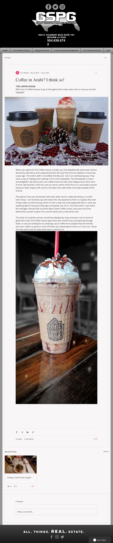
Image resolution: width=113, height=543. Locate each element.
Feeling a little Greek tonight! (19, 477)
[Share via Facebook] (17, 432)
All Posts (8, 58)
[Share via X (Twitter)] (22, 432)
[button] (106, 57)
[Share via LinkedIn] (27, 432)
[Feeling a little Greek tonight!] (21, 464)
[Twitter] (55, 7)
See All (105, 451)
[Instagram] (62, 7)
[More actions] (96, 72)
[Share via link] (33, 432)
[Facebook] (48, 7)
